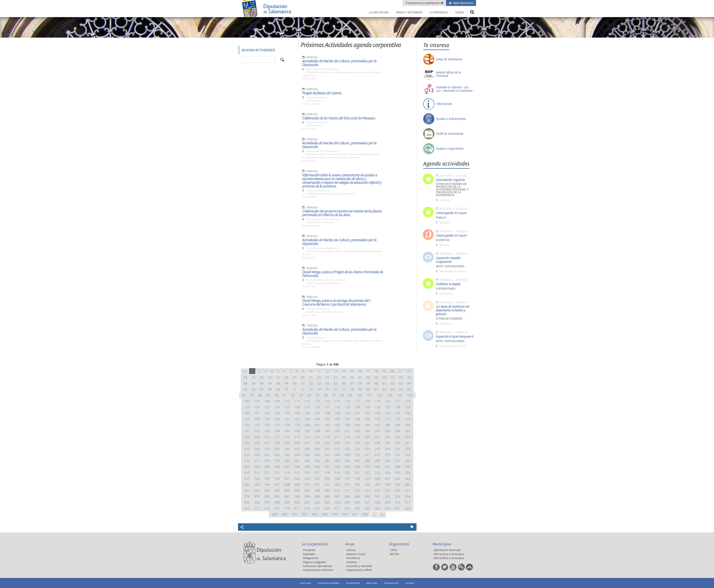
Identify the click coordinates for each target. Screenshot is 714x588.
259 (247, 455)
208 (247, 437)
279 (277, 461)
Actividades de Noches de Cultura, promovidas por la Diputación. (339, 63)
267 (327, 455)
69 (278, 389)
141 (257, 413)
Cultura (351, 550)
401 (307, 502)
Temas (459, 12)
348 (287, 484)
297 (287, 466)
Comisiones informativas (317, 566)
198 (317, 431)
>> (382, 514)
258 (407, 449)
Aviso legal (305, 582)
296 (277, 466)
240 (397, 443)
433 (314, 514)
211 (277, 437)
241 (407, 443)
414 (267, 508)
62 (393, 383)
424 (367, 508)
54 (327, 383)
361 (247, 490)
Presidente (309, 550)
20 (392, 371)
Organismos (399, 544)
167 (347, 419)
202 (357, 431)
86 (244, 395)
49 (286, 383)
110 (287, 401)
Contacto (409, 582)
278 (267, 461)
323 (377, 472)
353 (337, 484)
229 (287, 443)
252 (347, 449)
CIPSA (393, 550)
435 (334, 514)
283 (317, 461)
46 (262, 383)
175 (257, 425)
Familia (441, 217)
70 (286, 389)
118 (367, 401)
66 (253, 389)
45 (253, 383)
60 (376, 383)
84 (401, 389)
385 (317, 496)
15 (351, 371)
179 (297, 425)
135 (367, 407)
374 (377, 490)
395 (247, 502)
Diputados (309, 554)
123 (247, 407)
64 (409, 383)
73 (311, 389)
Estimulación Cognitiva (450, 180)
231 (307, 443)
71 (294, 389)
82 (384, 389)
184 (347, 425)
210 (267, 437)
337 (347, 478)
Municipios (441, 544)
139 (407, 407)
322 (367, 472)
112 (307, 401)
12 (327, 371)
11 (319, 371)
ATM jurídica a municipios (449, 558)
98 (342, 395)
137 (387, 407)
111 (297, 401)
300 (317, 466)
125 (267, 407)
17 (368, 371)
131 (327, 407)
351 (317, 484)
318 (327, 472)
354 (347, 484)
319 (337, 472)
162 (297, 419)
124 (257, 407)
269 (347, 455)
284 (327, 461)
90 (277, 395)
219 (357, 437)
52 (311, 383)
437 (355, 514)
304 (357, 466)
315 (297, 472)
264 (297, 455)
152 (367, 413)
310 (247, 472)
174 (247, 425)
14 (343, 371)
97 (334, 395)
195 (287, 431)
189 (397, 425)
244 (267, 449)
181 (317, 425)
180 (307, 425)
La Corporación (315, 544)
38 (368, 377)
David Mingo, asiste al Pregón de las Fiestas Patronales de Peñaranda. (342, 274)
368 (317, 490)
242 (247, 449)
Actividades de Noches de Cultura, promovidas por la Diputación (339, 331)
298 (297, 466)
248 (307, 449)
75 (327, 389)
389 (357, 496)
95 (317, 395)
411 (407, 502)
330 (277, 478)
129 (307, 407)
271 (367, 455)
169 (367, 419)
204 (377, 431)
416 (287, 508)
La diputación (379, 12)
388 (347, 496)
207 (407, 431)
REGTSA (394, 554)
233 (327, 443)
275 (407, 455)
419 (317, 508)
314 (287, 472)
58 (360, 383)
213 (297, 437)
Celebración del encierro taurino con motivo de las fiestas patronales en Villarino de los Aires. (342, 213)
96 (326, 395)
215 (317, 437)
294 (257, 466)
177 (277, 425)
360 (407, 484)
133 (347, 407)
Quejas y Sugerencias (450, 148)
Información (444, 104)
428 (407, 508)
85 (409, 389)
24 (253, 377)
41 (393, 377)
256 (387, 449)
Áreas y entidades (409, 12)
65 (245, 389)
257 (397, 449)
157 (247, 419)
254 (367, 449)
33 (327, 377)
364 (277, 490)
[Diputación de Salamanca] (268, 8)
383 (297, 496)
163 (307, 419)
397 (267, 502)
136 (377, 407)
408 (377, 502)
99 (350, 395)
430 (284, 514)
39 (376, 377)
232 (317, 443)
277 (257, 461)
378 (247, 496)
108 (267, 401)
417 (297, 508)
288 (367, 461)
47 (270, 383)
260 (257, 455)
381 (277, 496)
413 (257, 508)
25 (262, 377)
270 (357, 455)
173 (407, 419)
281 (297, 461)
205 (387, 431)
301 (327, 466)
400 (297, 502)
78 (352, 389)
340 (377, 478)
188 (387, 425)
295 (267, 466)
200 (337, 431)
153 (377, 413)
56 (343, 383)
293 (247, 466)
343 (407, 478)
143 (277, 413)
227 (267, 443)
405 (347, 502)
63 (401, 383)
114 (327, 401)
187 (377, 425)
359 (397, 484)
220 (367, 437)
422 (347, 508)
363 (267, 490)
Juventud (443, 240)
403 (327, 502)
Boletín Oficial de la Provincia (448, 74)
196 (297, 431)
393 (397, 496)
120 (387, 401)
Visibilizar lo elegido (448, 284)
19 (384, 371)
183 (337, 425)
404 (337, 502)
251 (337, 449)
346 (267, 484)
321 (357, 472)
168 (357, 419)
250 (327, 449)
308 (397, 466)
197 (307, 431)
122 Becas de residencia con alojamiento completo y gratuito (452, 310)
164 (317, 419)
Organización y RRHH (359, 570)
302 (337, 466)
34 (335, 377)
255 (377, 449)
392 (387, 496)
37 (360, 377)
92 (293, 395)
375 (387, 490)
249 (317, 449)
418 (307, 508)
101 (369, 395)
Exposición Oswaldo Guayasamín (448, 260)
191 (247, 431)
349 (297, 484)
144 (287, 413)
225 (247, 443)
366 (297, 490)
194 (277, 431)
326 (407, 472)
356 (367, 484)
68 (270, 389)
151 (357, 413)
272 (377, 455)
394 (407, 496)
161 (287, 419)
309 (407, 466)
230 (297, 443)
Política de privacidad (328, 582)
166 (337, 419)
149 (337, 413)
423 (357, 508)
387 (337, 496)
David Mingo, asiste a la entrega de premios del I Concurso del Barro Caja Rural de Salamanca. (336, 302)
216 (327, 437)
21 (401, 371)
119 (377, 401)
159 (267, 419)
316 (307, 472)
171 (387, 419)
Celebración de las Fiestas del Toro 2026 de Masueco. (339, 118)
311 (257, 472)
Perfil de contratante (449, 133)
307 (387, 466)
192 (257, 431)
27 (278, 377)
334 (317, 478)
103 (389, 395)
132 (337, 407)
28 (286, 377)
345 (257, 484)
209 (257, 437)
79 (360, 389)
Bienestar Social (355, 554)
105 (409, 395)
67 (262, 389)
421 (337, 508)
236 (357, 443)
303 (347, 466)
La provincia (439, 12)
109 (277, 401)
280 (287, 461)
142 (267, 413)
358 (387, 484)
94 (309, 395)
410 (397, 502)
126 (277, 407)
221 (377, 437)
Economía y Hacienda (359, 566)
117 (357, 401)
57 (352, 383)
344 (247, 484)
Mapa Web (371, 582)
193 (267, 431)
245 (277, 449)
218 (347, 437)
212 (287, 437)
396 (257, 502)
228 (277, 443)
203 (367, 431)
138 (397, 407)
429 (274, 514)
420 (327, 508)
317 (317, 472)
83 (393, 389)
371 (347, 490)
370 (337, 490)
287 (357, 461)
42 (401, 377)
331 (287, 478)
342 (397, 478)
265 (307, 455)
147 (317, 413)
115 (337, 401)
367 (307, 490)
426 (387, 508)
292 (407, 461)
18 (376, 371)
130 (317, 407)
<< (244, 371)
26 (270, 377)
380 (267, 496)
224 (407, 437)
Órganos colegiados (314, 562)
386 (327, 496)
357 (377, 484)
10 (311, 371)
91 (285, 395)
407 (367, 502)
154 (387, 413)
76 (335, 389)
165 (327, 419)
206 (397, 431)
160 (277, 419)
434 (324, 514)
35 (343, 377)
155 (397, 413)
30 (303, 377)
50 (294, 383)
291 (397, 461)
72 (303, 389)
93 (301, 395)
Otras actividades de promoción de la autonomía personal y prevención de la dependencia (452, 189)
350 (307, 484)
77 (343, 389)
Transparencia (391, 582)
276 (247, 461)
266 (317, 455)
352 (327, 484)
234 (337, 443)
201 (347, 431)
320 (347, 472)
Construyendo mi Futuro (451, 213)
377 (407, 490)
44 (245, 383)
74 (319, 389)
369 (327, 490)
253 (357, 449)
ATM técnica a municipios (449, 554)
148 (327, 413)
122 (407, 401)
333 (307, 478)
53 (319, 383)
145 (297, 413)
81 (376, 389)
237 (367, 443)
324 (387, 472)
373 (367, 490)
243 (257, 449)
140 (247, 413)
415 (277, 508)
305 (367, 466)
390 (367, 496)
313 (277, 472)
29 (294, 377)
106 (247, 401)
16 (360, 371)
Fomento (351, 562)
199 (327, 431)
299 (307, 466)
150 (347, 413)
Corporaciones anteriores (318, 570)
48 (278, 383)
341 (387, 478)
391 (377, 496)
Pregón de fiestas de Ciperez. (322, 93)
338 (357, 478)
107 (257, 401)
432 (304, 514)
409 (387, 502)
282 (307, 461)
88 (260, 395)
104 (399, 395)
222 (387, 437)
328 (257, 478)
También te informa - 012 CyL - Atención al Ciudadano (454, 89)
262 (277, 455)
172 (397, 419)
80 (368, 389)
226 (257, 443)
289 (377, 461)
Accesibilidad (353, 582)
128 (297, 407)
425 (377, 508)
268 (337, 455)
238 (377, 443)
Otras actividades (449, 318)
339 (367, 478)
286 (347, 461)
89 (268, 395)
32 (319, 377)
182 (327, 425)
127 (287, 407)
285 (337, 461)
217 (337, 437)
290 (387, 461)
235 (347, 443)
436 (345, 514)
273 (387, 455)
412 (247, 508)
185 (357, 425)
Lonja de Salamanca (449, 59)
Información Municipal (447, 550)
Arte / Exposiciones (450, 266)
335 (327, 478)
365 (287, 490)
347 (277, 484)
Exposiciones (445, 288)
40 (384, 377)
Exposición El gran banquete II (454, 337)
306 (377, 466)
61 (384, 383)
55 (335, 383)
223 (397, 437)
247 (297, 449)
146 (307, 413)
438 (365, 514)
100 (359, 395)
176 (267, 425)
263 (287, 455)
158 (257, 419)
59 (368, 383)
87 (252, 395)
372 (357, 490)
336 (337, 478)
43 (409, 377)
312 (267, 472)
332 (297, 478)
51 (303, 383)
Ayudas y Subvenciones (451, 119)
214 (307, 437)
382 (287, 496)
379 (257, 496)
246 (287, 449)
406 (357, 502)
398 (277, 502)
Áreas (350, 544)
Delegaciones (310, 558)
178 (287, 425)
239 (387, 443)
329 (267, 478)
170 (377, 419)
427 (397, 508)
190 (407, 425)
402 (317, 502)
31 (311, 377)
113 (317, 401)
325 (397, 472)
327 (247, 478)
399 (287, 502)
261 (267, 455)
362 (257, 490)
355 (357, 484)
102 (379, 395)
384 (307, 496)
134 (357, 407)
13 (335, 371)
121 (397, 401)
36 (352, 377)
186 (367, 425)
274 (397, 455)
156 (407, 413)
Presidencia (353, 558)
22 (409, 371)
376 (397, 490)
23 (245, 377)
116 (347, 401)
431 (294, 514)
